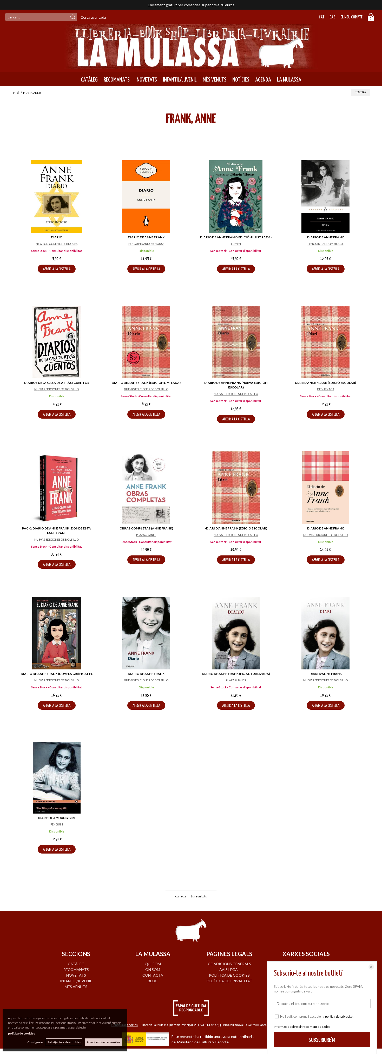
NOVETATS (146, 80)
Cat (321, 17)
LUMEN (236, 243)
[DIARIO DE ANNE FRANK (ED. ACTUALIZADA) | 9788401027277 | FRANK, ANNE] (236, 633)
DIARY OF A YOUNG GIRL (56, 818)
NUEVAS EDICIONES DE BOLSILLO (56, 389)
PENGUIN (56, 824)
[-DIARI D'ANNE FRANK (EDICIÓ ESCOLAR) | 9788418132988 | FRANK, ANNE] (236, 487)
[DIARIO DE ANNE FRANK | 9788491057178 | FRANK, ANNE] (325, 196)
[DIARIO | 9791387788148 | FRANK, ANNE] (56, 196)
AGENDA (263, 80)
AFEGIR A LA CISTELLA (56, 269)
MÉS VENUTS (214, 80)
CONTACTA (152, 975)
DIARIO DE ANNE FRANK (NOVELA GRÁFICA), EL (57, 674)
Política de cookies (229, 975)
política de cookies (21, 1033)
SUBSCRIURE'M (322, 1040)
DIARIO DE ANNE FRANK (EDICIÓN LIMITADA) (146, 383)
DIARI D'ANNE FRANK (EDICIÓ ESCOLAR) (325, 383)
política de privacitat (339, 1016)
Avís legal (229, 969)
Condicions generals (229, 964)
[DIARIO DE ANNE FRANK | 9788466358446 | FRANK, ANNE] (325, 487)
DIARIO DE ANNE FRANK (146, 237)
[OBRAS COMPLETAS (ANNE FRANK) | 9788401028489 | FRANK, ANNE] (146, 487)
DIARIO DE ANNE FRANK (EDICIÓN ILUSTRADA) (236, 237)
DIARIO (56, 237)
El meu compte (351, 17)
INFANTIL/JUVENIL (180, 80)
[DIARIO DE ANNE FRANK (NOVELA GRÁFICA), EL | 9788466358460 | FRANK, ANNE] (56, 633)
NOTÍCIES (240, 80)
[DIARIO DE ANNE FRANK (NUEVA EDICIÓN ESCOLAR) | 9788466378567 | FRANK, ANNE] (236, 342)
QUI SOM (153, 964)
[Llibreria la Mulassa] (191, 66)
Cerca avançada (93, 17)
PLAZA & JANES (146, 534)
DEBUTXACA (325, 389)
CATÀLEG (89, 80)
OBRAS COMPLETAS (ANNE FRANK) (146, 528)
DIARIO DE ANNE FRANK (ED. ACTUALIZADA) (236, 674)
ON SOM (152, 969)
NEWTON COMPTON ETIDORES (56, 243)
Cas (332, 17)
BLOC (152, 981)
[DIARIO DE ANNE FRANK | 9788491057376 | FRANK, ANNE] (146, 196)
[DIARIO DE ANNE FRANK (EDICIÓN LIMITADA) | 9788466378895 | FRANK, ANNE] (146, 342)
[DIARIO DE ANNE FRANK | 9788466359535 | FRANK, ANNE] (146, 633)
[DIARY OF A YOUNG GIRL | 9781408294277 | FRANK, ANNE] (56, 778)
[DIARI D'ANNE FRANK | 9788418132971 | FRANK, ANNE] (325, 633)
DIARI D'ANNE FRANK (325, 674)
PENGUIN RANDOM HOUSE (146, 243)
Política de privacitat (229, 981)
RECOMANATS (117, 80)
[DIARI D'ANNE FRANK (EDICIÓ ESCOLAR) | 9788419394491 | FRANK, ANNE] (325, 342)
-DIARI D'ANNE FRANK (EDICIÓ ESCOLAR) (236, 528)
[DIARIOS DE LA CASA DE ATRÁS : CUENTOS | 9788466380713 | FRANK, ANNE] (56, 342)
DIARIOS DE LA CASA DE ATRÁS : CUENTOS (56, 383)
